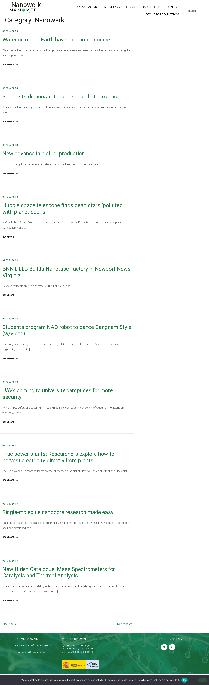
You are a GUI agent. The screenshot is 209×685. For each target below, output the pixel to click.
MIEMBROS (112, 6)
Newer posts (124, 624)
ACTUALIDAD (139, 6)
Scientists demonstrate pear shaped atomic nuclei (62, 96)
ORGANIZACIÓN (86, 6)
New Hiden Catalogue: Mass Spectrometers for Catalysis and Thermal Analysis (58, 572)
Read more (10, 65)
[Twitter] (164, 647)
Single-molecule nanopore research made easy (57, 512)
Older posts (9, 624)
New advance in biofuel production (43, 153)
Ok (184, 680)
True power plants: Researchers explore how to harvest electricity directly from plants (58, 457)
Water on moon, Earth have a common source (56, 39)
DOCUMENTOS (168, 6)
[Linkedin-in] (172, 647)
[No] (202, 680)
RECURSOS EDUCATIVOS (163, 14)
